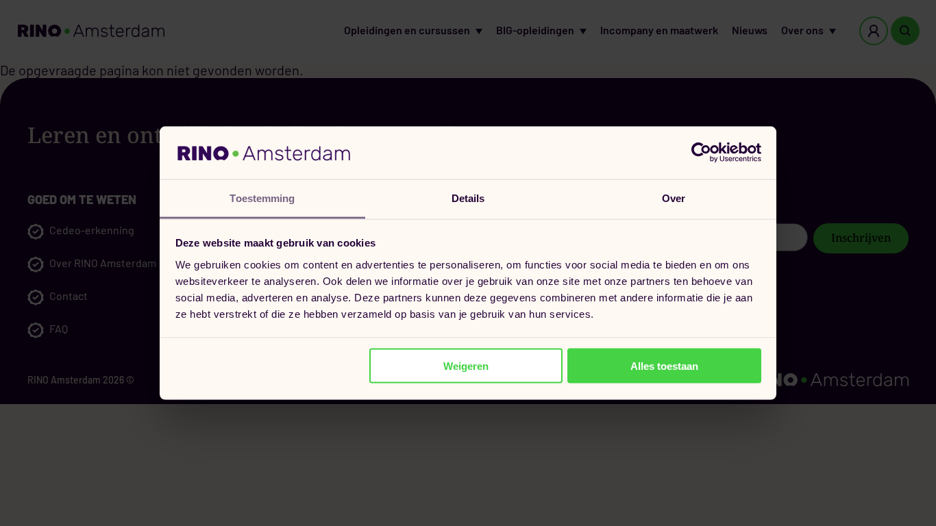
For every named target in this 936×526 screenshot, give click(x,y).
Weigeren (466, 366)
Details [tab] (468, 197)
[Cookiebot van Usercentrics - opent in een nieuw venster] (701, 152)
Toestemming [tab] (262, 197)
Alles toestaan (664, 366)
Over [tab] (673, 197)
